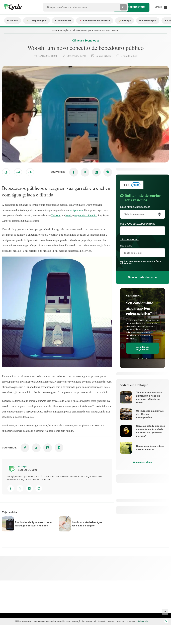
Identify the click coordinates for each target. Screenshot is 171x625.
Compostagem (38, 20)
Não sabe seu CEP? (129, 239)
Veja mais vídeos (142, 462)
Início (54, 30)
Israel (68, 215)
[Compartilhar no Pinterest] (107, 172)
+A (18, 172)
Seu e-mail (126, 246)
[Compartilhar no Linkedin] (96, 172)
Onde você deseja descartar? (137, 224)
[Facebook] (10, 488)
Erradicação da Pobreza (96, 20)
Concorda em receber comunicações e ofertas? (142, 262)
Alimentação (149, 20)
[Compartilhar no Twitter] (85, 172)
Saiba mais (142, 621)
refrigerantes (76, 210)
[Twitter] (20, 488)
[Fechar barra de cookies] (166, 621)
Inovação (64, 30)
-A (30, 172)
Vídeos (14, 20)
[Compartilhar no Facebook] (73, 172)
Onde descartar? (133, 7)
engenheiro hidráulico (85, 215)
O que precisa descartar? (135, 207)
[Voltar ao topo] (165, 612)
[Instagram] (38, 488)
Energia (126, 20)
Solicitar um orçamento (142, 348)
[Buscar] (123, 7)
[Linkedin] (29, 488)
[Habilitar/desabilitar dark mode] (6, 172)
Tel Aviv (55, 215)
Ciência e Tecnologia (81, 30)
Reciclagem (64, 20)
